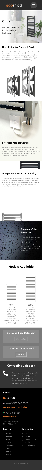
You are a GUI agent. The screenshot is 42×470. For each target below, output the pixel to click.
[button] (34, 5)
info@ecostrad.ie (9, 416)
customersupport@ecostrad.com (15, 407)
